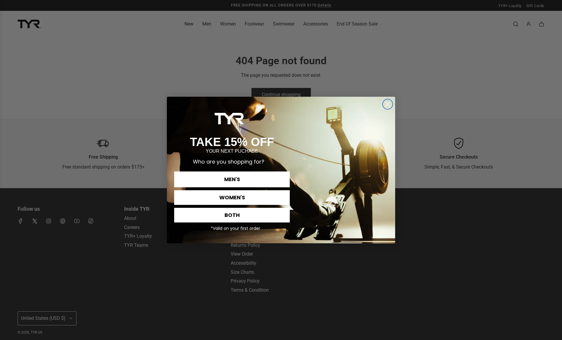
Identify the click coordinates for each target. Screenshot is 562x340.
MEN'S (232, 179)
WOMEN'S (232, 197)
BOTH (232, 215)
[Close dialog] (388, 104)
